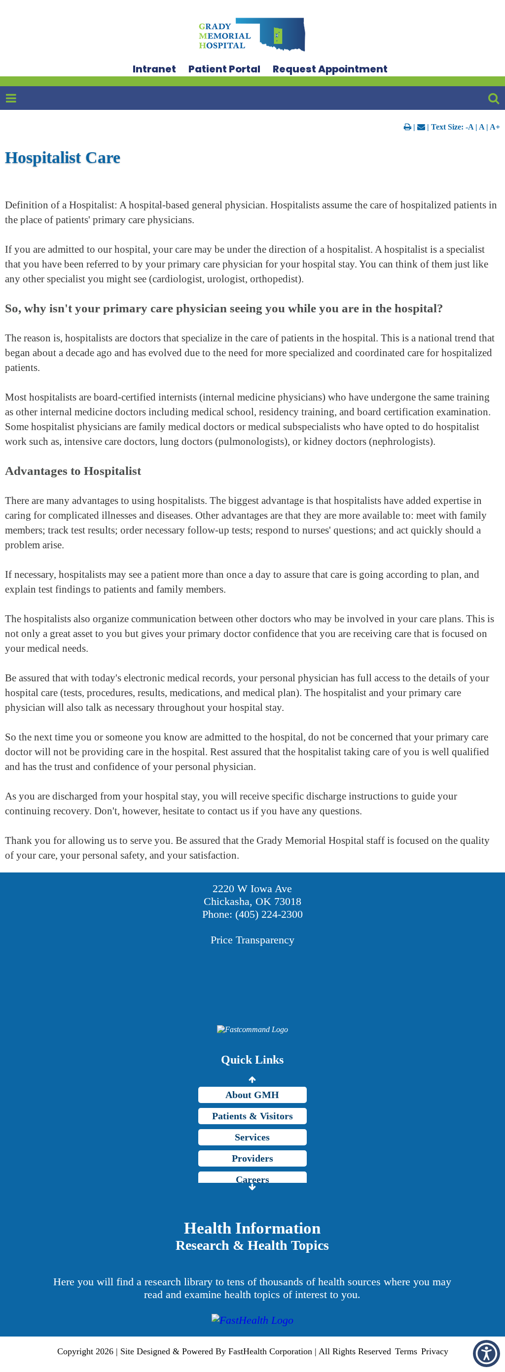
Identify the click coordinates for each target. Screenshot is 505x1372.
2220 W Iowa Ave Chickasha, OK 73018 (252, 894)
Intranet (154, 69)
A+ (495, 127)
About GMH (252, 1094)
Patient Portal (224, 69)
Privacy (434, 1351)
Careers (252, 1179)
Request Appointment (330, 69)
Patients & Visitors (252, 1115)
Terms (406, 1351)
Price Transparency (252, 940)
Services (252, 1137)
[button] (486, 1353)
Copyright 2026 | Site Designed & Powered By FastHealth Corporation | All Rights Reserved (224, 1351)
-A (469, 127)
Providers (252, 1158)
